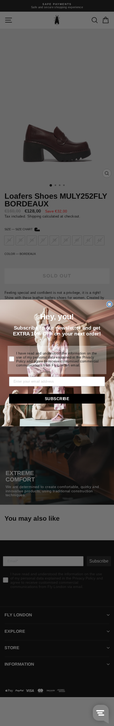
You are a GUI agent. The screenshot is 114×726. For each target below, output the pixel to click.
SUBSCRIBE (57, 398)
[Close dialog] (109, 304)
